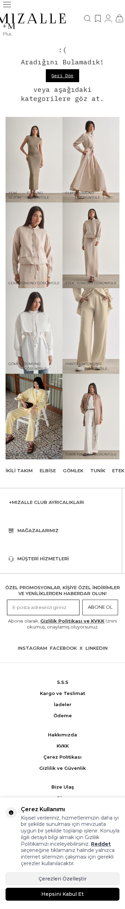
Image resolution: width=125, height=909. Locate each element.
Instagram (32, 648)
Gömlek (73, 470)
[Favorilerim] (98, 18)
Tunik (97, 470)
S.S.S (62, 682)
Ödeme (62, 715)
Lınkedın (96, 648)
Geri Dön (62, 76)
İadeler (63, 704)
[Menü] (7, 4)
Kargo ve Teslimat (62, 693)
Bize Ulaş (62, 787)
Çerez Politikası (62, 757)
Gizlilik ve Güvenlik (62, 768)
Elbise (48, 470)
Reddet (101, 844)
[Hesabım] (108, 18)
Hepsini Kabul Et (62, 894)
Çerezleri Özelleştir (62, 879)
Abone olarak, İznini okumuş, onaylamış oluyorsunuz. (62, 624)
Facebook (63, 648)
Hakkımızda (62, 734)
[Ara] (87, 18)
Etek (118, 470)
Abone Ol (100, 607)
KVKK (63, 746)
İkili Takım (19, 470)
